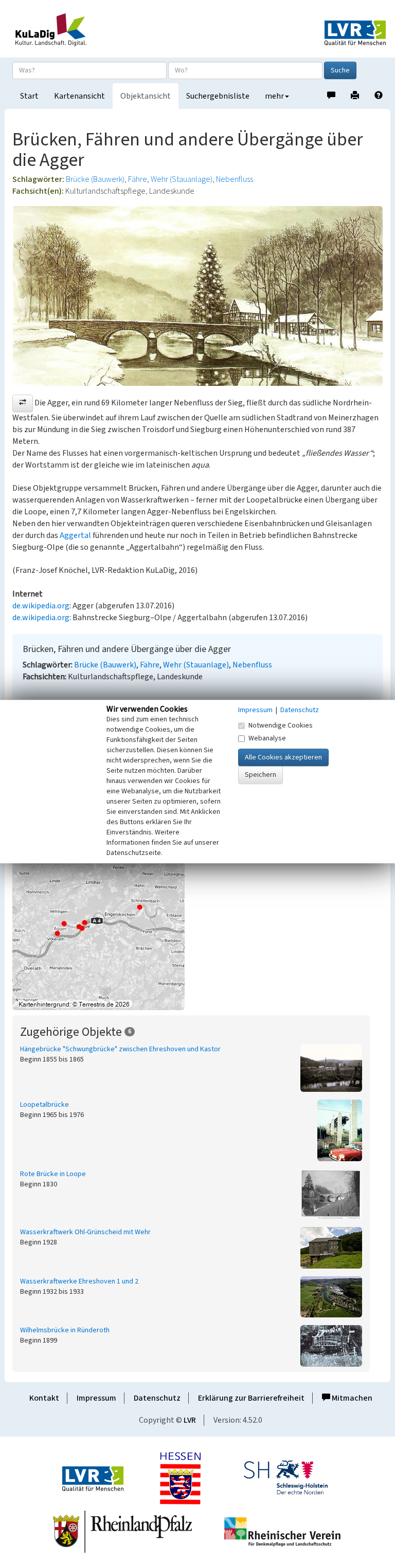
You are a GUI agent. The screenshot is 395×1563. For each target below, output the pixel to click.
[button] (22, 403)
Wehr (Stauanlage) (181, 179)
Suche (340, 70)
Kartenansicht (79, 96)
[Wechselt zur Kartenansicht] (197, 920)
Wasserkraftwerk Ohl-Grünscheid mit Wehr (85, 1232)
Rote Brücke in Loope (53, 1174)
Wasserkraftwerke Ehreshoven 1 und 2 (79, 1281)
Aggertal (75, 535)
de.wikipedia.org (40, 605)
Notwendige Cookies (280, 725)
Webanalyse (267, 738)
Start (29, 96)
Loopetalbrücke (44, 1105)
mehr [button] (274, 96)
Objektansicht (145, 96)
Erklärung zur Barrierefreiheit (251, 1398)
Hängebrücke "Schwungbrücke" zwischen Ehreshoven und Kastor (120, 1049)
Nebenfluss (234, 179)
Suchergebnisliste (217, 96)
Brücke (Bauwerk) (95, 179)
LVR (190, 1420)
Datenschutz (157, 1398)
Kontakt (44, 1398)
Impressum (96, 1398)
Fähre (137, 179)
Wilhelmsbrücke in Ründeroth (65, 1330)
